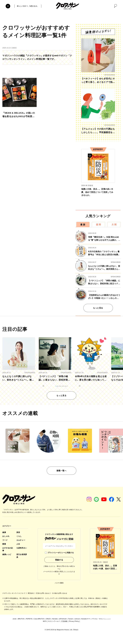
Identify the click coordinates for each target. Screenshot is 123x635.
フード (5, 540)
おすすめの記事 (7, 549)
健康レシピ (6, 554)
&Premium (63, 619)
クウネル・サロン (97, 619)
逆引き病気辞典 (21, 555)
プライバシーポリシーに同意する (61, 553)
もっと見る (98, 308)
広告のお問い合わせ (43, 593)
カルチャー (20, 540)
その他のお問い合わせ (59, 593)
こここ (107, 619)
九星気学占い (21, 548)
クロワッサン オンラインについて (14, 593)
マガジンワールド (54, 621)
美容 (18, 532)
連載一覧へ (61, 471)
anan (14, 619)
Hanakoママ (85, 619)
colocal (77, 619)
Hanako (55, 619)
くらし (19, 536)
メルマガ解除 (59, 583)
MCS (44, 621)
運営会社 (31, 593)
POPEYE (29, 619)
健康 (4, 532)
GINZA (48, 619)
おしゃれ (5, 536)
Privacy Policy (74, 621)
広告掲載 (64, 621)
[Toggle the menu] (8, 6)
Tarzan (70, 619)
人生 (18, 544)
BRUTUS (21, 619)
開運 (4, 544)
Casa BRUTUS (39, 619)
